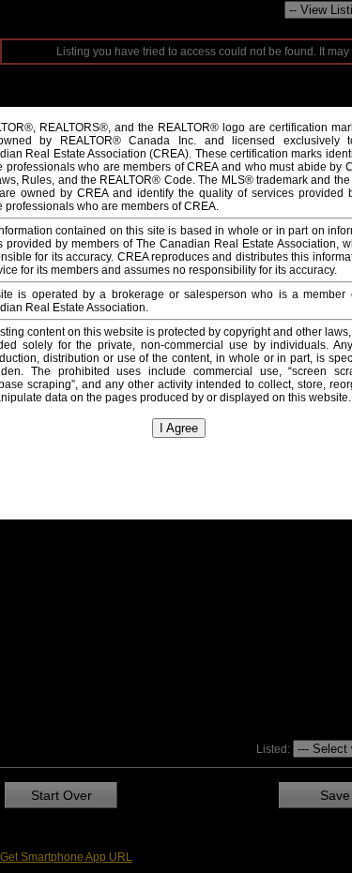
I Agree (179, 428)
